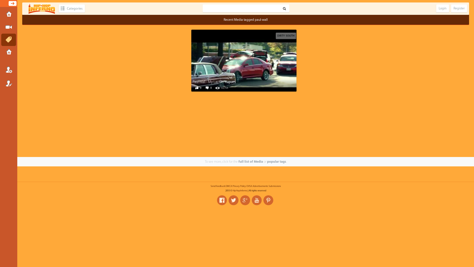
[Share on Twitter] (239, 60)
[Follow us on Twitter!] (233, 200)
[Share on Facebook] (228, 60)
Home (8, 14)
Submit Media (8, 27)
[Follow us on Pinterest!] (268, 200)
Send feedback (218, 186)
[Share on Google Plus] (251, 60)
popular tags (276, 161)
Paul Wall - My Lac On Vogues (214, 82)
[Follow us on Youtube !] (257, 200)
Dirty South (286, 35)
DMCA (229, 186)
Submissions (8, 52)
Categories (74, 8)
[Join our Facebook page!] (222, 200)
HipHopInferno (240, 190)
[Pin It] (262, 60)
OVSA (249, 186)
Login (8, 70)
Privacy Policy (239, 186)
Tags (8, 40)
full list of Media (250, 161)
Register (8, 83)
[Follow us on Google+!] (245, 200)
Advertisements (260, 186)
